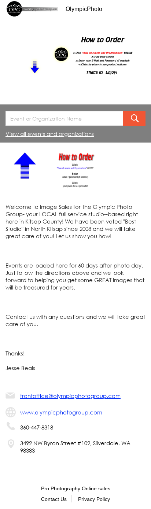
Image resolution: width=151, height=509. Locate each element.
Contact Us (54, 499)
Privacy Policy (94, 499)
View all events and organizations (49, 133)
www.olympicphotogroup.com (61, 412)
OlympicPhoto (84, 9)
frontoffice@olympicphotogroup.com (70, 395)
